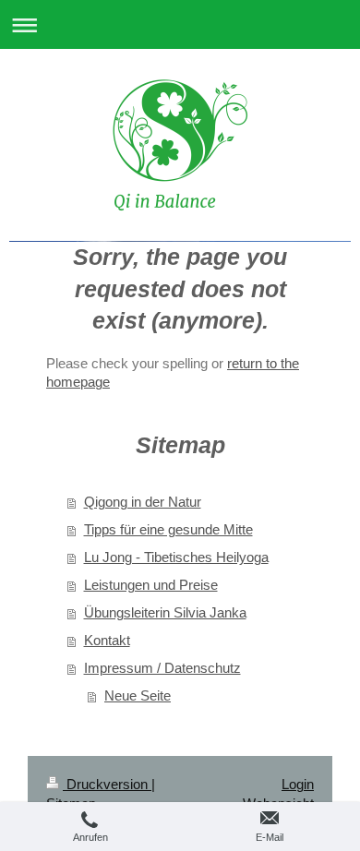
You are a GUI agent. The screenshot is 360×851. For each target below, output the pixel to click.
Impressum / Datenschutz (162, 668)
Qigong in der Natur (142, 501)
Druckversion (107, 784)
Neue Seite (137, 695)
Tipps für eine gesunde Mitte (168, 529)
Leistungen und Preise (151, 585)
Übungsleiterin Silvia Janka (165, 612)
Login (298, 784)
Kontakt (107, 640)
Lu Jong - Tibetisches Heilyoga (176, 557)
